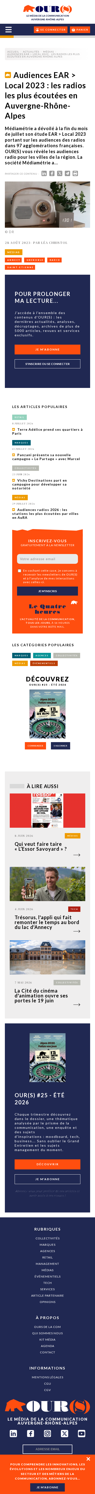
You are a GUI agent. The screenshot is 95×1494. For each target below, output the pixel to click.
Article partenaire (47, 1295)
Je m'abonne (47, 349)
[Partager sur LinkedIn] (44, 174)
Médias (48, 1270)
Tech (47, 1283)
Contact (47, 1352)
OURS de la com (47, 1327)
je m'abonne (47, 1487)
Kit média (47, 1339)
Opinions (48, 1302)
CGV (47, 1390)
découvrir (48, 1164)
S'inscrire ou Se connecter (47, 364)
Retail (47, 1257)
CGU (47, 1383)
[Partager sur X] (59, 174)
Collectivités (48, 1238)
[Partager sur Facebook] (52, 174)
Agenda (47, 1346)
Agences (47, 1251)
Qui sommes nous (47, 1333)
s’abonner (60, 746)
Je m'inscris (47, 591)
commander (35, 746)
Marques (48, 1244)
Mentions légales (47, 1377)
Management (47, 1264)
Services (47, 1289)
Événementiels (48, 1276)
